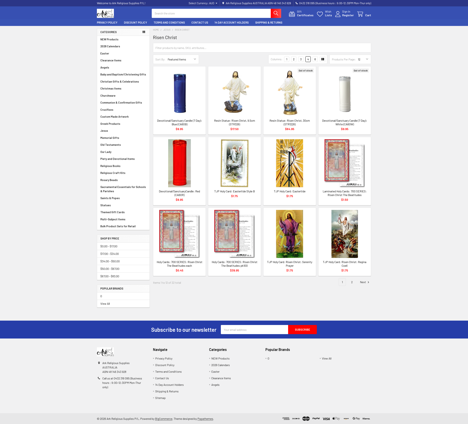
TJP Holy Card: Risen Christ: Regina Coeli (344, 263)
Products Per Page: (344, 59)
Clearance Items (110, 60)
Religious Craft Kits (112, 172)
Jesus (104, 130)
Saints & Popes (110, 198)
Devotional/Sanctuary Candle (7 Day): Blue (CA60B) (179, 122)
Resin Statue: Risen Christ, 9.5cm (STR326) (234, 122)
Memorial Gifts (109, 137)
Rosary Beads (109, 180)
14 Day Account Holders (232, 22)
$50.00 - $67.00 (109, 268)
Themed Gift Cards (112, 212)
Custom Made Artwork (114, 116)
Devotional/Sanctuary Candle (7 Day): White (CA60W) (344, 122)
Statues (105, 205)
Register (348, 15)
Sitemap (160, 398)
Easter (104, 53)
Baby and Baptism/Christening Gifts (123, 74)
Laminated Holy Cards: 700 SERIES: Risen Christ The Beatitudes (345, 193)
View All (105, 303)
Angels (104, 67)
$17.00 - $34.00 (109, 253)
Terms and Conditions (169, 22)
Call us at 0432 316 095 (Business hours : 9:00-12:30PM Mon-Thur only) (122, 383)
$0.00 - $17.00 (108, 246)
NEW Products (109, 39)
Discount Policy (135, 22)
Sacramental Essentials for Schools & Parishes (123, 189)
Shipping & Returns (268, 22)
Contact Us (199, 22)
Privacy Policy (107, 22)
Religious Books (110, 166)
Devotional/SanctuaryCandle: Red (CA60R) (179, 193)
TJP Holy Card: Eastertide (289, 191)
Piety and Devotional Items (117, 158)
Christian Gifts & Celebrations (119, 81)
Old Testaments (110, 144)
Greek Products (110, 123)
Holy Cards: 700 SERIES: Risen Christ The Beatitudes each (179, 263)
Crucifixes (106, 109)
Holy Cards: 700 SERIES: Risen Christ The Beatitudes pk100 (234, 263)
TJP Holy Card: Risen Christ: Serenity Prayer (289, 263)
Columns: (276, 59)
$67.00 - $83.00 (109, 276)
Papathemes (205, 418)
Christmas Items (110, 88)
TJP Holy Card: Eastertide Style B (234, 191)
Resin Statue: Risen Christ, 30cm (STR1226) (289, 122)
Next (363, 282)
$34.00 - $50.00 (110, 261)
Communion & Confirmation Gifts (121, 102)
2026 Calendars (110, 46)
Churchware (108, 95)
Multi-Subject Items (112, 219)
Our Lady (105, 151)
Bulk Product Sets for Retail (118, 226)
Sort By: (160, 59)
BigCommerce (163, 418)
